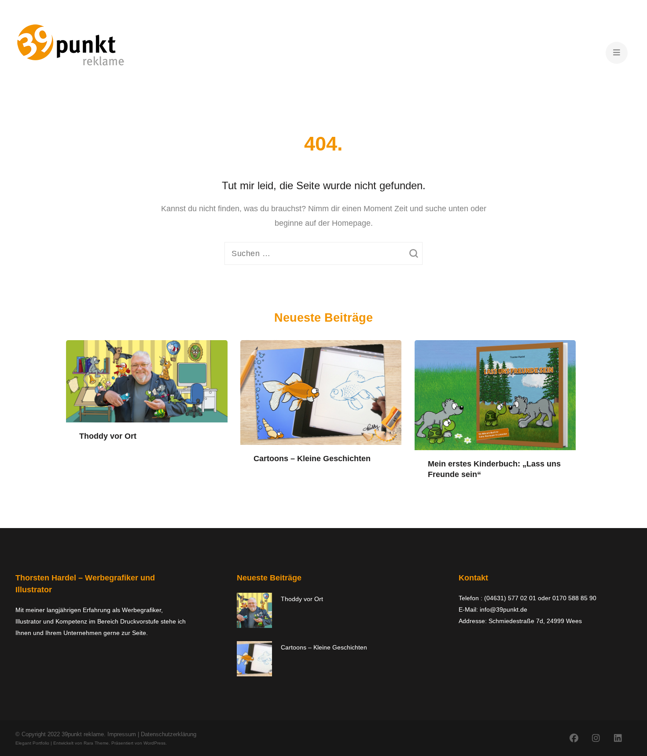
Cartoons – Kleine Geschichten (312, 458)
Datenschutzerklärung (168, 734)
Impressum (121, 734)
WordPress (154, 743)
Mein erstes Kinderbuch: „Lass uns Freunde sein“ (494, 468)
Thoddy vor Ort (107, 436)
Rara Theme (96, 743)
